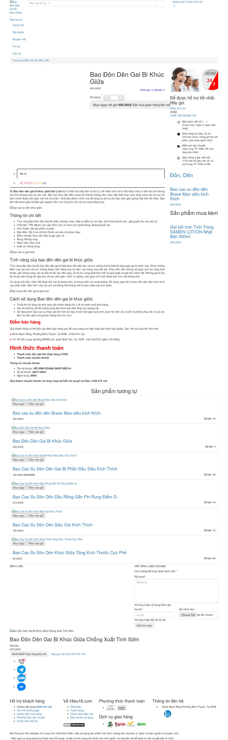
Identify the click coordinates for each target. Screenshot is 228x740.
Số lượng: (95, 97)
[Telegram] (21, 669)
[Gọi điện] (21, 661)
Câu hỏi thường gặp (28, 710)
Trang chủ (18, 25)
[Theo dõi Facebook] (161, 712)
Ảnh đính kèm (187, 609)
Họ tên (138, 609)
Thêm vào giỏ (35, 404)
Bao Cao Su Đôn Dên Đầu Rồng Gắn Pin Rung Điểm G (65, 496)
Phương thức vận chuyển (31, 717)
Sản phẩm (18, 32)
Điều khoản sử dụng (81, 717)
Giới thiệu (75, 706)
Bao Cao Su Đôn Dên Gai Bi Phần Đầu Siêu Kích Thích (65, 468)
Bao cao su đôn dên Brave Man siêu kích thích (56, 413)
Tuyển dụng (77, 710)
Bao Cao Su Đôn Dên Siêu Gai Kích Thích (52, 524)
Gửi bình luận (144, 625)
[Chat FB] (21, 686)
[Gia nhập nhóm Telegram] (182, 714)
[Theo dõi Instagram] (174, 712)
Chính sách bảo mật (81, 714)
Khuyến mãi (19, 39)
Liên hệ (16, 53)
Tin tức (16, 46)
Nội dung (140, 576)
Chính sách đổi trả (27, 721)
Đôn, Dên (181, 175)
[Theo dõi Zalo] (167, 713)
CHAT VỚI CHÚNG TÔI (183, 115)
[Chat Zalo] (21, 678)
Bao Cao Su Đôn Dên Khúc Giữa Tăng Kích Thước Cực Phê (69, 552)
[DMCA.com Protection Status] (74, 724)
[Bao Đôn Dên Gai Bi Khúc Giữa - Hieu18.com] (16, 10)
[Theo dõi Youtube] (178, 712)
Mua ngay (18, 404)
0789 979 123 (178, 108)
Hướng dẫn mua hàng (29, 714)
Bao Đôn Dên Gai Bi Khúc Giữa (42, 441)
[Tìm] (160, 4)
